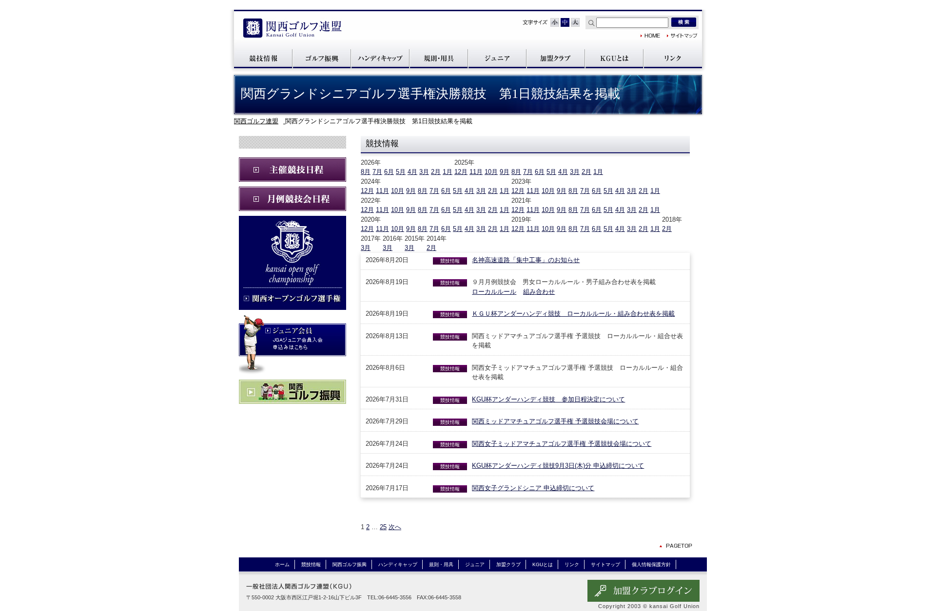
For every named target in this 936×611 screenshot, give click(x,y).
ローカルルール (494, 291)
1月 (447, 171)
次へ (395, 527)
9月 (504, 171)
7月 (377, 171)
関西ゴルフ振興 (321, 58)
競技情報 (263, 58)
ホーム (282, 564)
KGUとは (614, 58)
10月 (491, 171)
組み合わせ (539, 291)
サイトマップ (682, 35)
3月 (424, 171)
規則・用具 (439, 58)
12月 (461, 171)
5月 (401, 171)
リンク (673, 58)
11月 (476, 171)
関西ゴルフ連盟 (292, 29)
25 (383, 527)
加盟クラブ (555, 58)
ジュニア (497, 58)
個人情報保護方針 (651, 564)
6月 (389, 171)
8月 (365, 171)
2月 (436, 171)
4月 (412, 171)
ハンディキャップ (380, 58)
